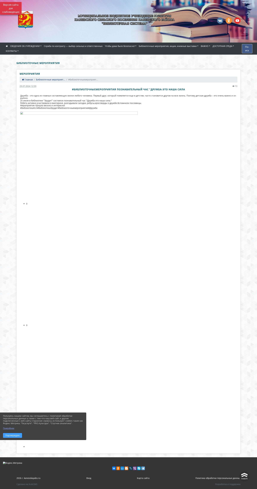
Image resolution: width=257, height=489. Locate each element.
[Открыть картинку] (79, 155)
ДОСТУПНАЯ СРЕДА (222, 46)
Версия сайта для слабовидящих (10, 8)
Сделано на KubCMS (27, 484)
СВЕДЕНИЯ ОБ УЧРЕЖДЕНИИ (25, 46)
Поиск (247, 48)
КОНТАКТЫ (11, 51)
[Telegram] (143, 468)
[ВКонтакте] (114, 468)
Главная (28, 79)
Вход (88, 478)
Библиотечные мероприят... (50, 79)
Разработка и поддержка (227, 484)
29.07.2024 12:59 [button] (28, 86)
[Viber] (135, 468)
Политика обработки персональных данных (217, 478)
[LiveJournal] (130, 468)
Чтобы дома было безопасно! (120, 46)
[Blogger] (126, 468)
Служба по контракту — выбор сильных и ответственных (73, 46)
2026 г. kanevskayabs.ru (28, 478)
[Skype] (139, 468)
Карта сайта (143, 478)
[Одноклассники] (118, 468)
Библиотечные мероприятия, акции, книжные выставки (168, 46)
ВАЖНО (204, 46)
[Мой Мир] (122, 468)
